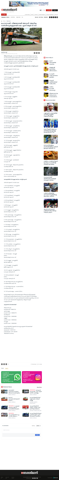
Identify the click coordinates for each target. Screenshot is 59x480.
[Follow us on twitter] (53, 17)
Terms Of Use (7, 478)
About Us (2, 478)
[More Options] (41, 53)
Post (37, 434)
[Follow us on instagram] (49, 17)
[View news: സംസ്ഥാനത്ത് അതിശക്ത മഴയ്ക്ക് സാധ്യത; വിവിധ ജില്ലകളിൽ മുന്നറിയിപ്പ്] (51, 171)
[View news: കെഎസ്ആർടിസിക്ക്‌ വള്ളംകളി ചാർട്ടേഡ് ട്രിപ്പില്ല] (25, 399)
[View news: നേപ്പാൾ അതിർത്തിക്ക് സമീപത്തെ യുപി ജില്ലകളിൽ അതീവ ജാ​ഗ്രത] (46, 82)
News (32, 14)
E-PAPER (48, 10)
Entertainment (42, 14)
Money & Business (49, 14)
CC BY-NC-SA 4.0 (29, 478)
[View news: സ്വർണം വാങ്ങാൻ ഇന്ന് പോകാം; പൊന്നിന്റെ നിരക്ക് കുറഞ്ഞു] (51, 155)
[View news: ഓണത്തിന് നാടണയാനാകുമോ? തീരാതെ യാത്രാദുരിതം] (4, 391)
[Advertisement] (21, 452)
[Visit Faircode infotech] (55, 477)
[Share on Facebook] (34, 53)
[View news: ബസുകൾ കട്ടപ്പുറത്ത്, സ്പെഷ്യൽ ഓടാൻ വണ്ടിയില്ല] (25, 391)
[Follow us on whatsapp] (55, 17)
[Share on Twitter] (37, 53)
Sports (36, 14)
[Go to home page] (9, 9)
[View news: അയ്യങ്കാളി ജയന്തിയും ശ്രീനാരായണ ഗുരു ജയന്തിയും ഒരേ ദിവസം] (46, 69)
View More (39, 387)
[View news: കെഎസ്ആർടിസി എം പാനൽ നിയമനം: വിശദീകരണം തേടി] (4, 415)
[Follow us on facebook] (51, 17)
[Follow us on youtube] (57, 17)
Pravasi (56, 14)
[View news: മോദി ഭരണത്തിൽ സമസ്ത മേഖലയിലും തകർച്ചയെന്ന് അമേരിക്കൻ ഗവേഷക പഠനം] (46, 62)
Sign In (55, 10)
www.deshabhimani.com (27, 477)
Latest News (27, 14)
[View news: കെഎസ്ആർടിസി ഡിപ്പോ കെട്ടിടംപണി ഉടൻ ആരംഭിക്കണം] (25, 407)
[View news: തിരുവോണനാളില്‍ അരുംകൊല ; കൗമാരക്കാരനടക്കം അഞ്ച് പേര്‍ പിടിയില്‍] (46, 95)
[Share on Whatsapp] (39, 53)
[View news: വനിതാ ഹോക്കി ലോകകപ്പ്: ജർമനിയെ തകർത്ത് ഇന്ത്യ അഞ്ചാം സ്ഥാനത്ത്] (46, 88)
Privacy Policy (13, 478)
